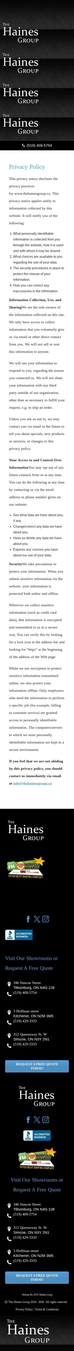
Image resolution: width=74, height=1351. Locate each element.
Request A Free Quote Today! (37, 1066)
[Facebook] (28, 918)
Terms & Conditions (47, 1309)
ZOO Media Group (43, 1294)
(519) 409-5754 (39, 145)
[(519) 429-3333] (41, 1022)
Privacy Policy (24, 1309)
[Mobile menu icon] (1, 13)
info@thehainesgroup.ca (32, 783)
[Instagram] (45, 918)
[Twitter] (37, 918)
